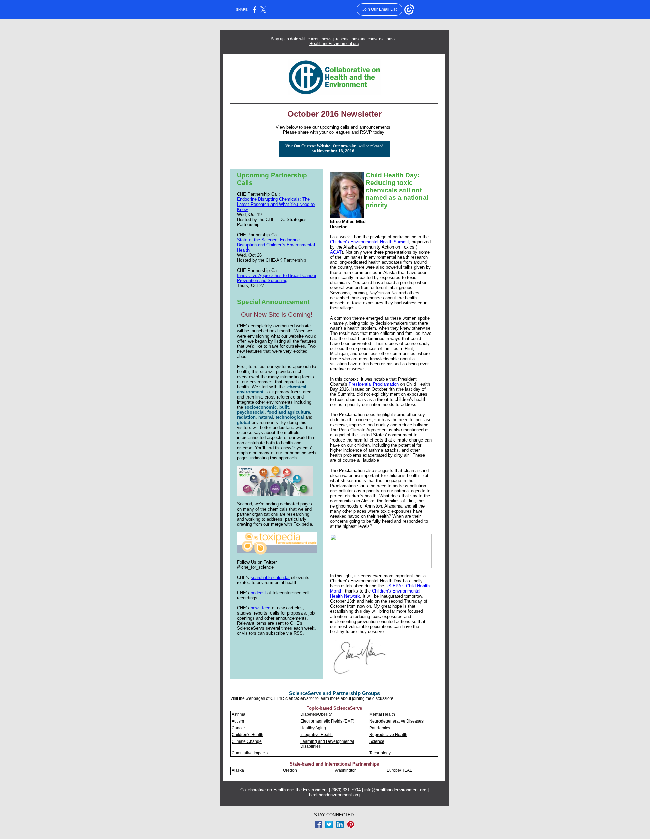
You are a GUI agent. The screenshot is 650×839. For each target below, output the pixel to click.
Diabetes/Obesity (316, 714)
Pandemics (379, 728)
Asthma (238, 714)
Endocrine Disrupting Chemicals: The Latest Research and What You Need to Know (276, 204)
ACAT (336, 252)
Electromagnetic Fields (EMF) (327, 721)
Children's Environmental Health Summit (369, 241)
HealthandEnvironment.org (334, 43)
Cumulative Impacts (250, 753)
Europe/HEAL (399, 770)
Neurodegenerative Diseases (396, 721)
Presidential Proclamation (374, 384)
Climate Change (247, 741)
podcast (258, 592)
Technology (380, 753)
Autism (238, 721)
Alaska (238, 770)
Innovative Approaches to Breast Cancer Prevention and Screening (276, 278)
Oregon (290, 770)
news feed (260, 607)
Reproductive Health (388, 734)
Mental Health (382, 714)
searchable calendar (270, 577)
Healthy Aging (313, 728)
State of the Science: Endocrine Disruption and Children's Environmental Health (276, 245)
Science (376, 741)
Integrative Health (316, 734)
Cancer (238, 728)
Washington (346, 770)
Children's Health (247, 734)
